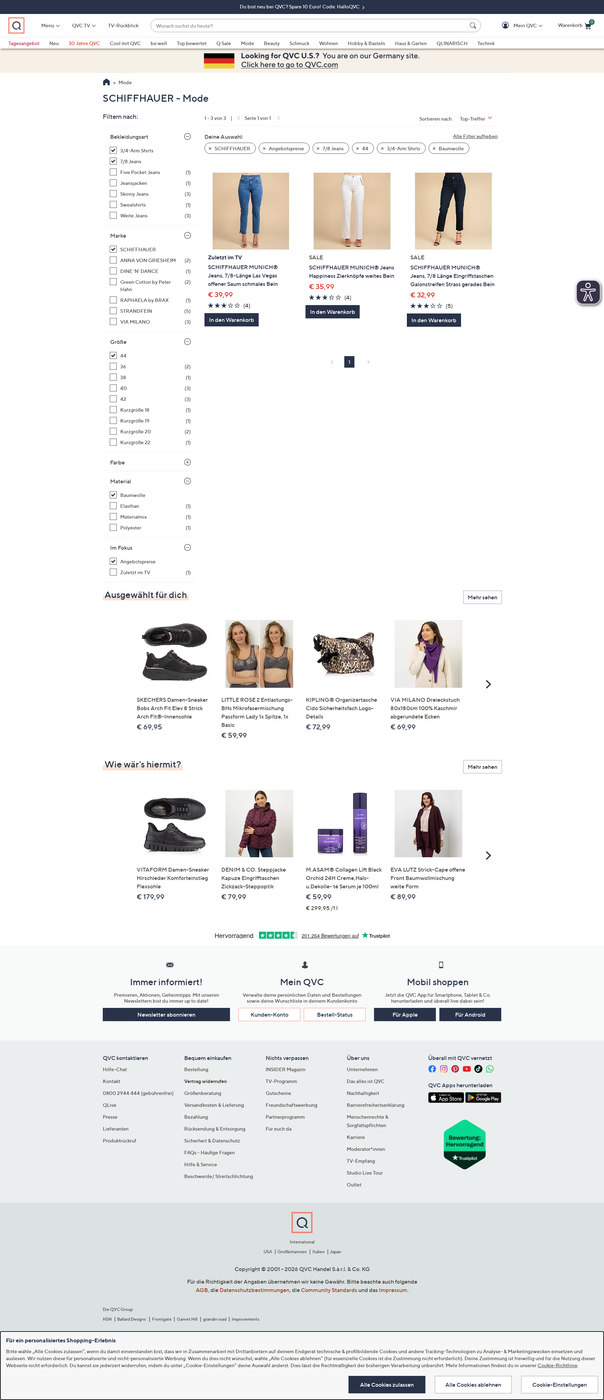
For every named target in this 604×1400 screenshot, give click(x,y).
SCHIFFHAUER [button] (232, 148)
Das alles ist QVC (365, 1081)
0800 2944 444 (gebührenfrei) (138, 1093)
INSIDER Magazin (285, 1069)
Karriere (356, 1137)
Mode (247, 43)
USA (268, 1251)
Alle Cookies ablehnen (473, 1384)
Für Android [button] (470, 1014)
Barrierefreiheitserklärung (375, 1105)
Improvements (245, 1319)
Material (120, 481)
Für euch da (279, 1129)
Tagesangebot (23, 43)
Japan (335, 1251)
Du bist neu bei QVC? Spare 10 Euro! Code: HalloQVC (300, 6)
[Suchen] (474, 25)
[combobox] (309, 25)
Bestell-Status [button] (335, 1014)
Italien (318, 1251)
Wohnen (328, 43)
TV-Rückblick (123, 25)
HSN (107, 1319)
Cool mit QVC (125, 43)
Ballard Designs (131, 1319)
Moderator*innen (366, 1149)
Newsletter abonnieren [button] (166, 1014)
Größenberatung (202, 1093)
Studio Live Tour (365, 1173)
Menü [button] (47, 25)
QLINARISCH (452, 43)
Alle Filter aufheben (475, 136)
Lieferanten (116, 1129)
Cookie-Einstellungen (559, 1384)
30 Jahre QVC (84, 43)
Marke (118, 235)
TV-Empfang (361, 1161)
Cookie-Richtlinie (557, 1365)
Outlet (354, 1185)
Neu (54, 43)
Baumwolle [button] (451, 148)
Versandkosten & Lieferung (214, 1105)
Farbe (117, 462)
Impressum (393, 1289)
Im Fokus (121, 547)
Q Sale (223, 43)
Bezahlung (196, 1117)
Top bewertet (192, 43)
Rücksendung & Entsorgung (214, 1129)
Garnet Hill (187, 1319)
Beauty (272, 43)
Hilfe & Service (200, 1164)
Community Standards (329, 1289)
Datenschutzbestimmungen (254, 1289)
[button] (515, 26)
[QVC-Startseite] (106, 83)
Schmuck (299, 43)
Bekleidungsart (129, 136)
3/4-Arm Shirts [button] (403, 148)
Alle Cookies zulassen (387, 1384)
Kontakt (111, 1081)
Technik (486, 43)
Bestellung (196, 1069)
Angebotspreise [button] (286, 148)
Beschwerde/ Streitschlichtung (218, 1176)
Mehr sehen (482, 597)
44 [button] (364, 148)
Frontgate (162, 1319)
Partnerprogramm (285, 1117)
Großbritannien (292, 1251)
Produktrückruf (119, 1140)
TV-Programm (281, 1081)
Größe (118, 341)
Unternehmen (362, 1069)
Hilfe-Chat (115, 1069)
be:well (159, 43)
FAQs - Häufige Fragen (209, 1152)
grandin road (214, 1319)
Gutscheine (278, 1093)
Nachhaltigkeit (363, 1093)
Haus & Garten (411, 43)
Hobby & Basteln (366, 43)
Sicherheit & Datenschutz (212, 1140)
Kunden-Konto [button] (269, 1014)
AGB (202, 1289)
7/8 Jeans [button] (333, 148)
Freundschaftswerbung (291, 1105)
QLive (109, 1105)
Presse (110, 1117)
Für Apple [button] (405, 1014)
